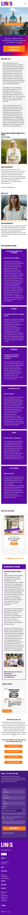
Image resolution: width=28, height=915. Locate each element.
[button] (5, 558)
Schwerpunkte (5, 862)
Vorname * (4, 789)
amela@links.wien (10, 187)
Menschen (4, 875)
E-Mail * (4, 801)
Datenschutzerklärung (8, 832)
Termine (3, 905)
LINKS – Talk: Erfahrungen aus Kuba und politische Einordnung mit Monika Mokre (15, 704)
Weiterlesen (15, 543)
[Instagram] (4, 912)
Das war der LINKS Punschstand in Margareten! (14, 539)
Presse (3, 893)
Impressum (4, 900)
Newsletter (4, 899)
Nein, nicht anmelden (9, 818)
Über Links (4, 871)
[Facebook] (2, 912)
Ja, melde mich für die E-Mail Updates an (13, 817)
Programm (4, 863)
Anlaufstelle (4, 895)
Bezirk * (4, 808)
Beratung (3, 884)
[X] (7, 912)
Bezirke (3, 881)
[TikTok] (9, 912)
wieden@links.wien (9, 677)
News (2, 867)
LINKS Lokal (4, 897)
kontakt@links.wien (6, 850)
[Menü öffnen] (25, 3)
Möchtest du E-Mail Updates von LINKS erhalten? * (13, 814)
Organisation (4, 876)
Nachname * (5, 795)
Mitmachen (4, 892)
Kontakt (3, 888)
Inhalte (3, 858)
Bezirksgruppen (5, 878)
